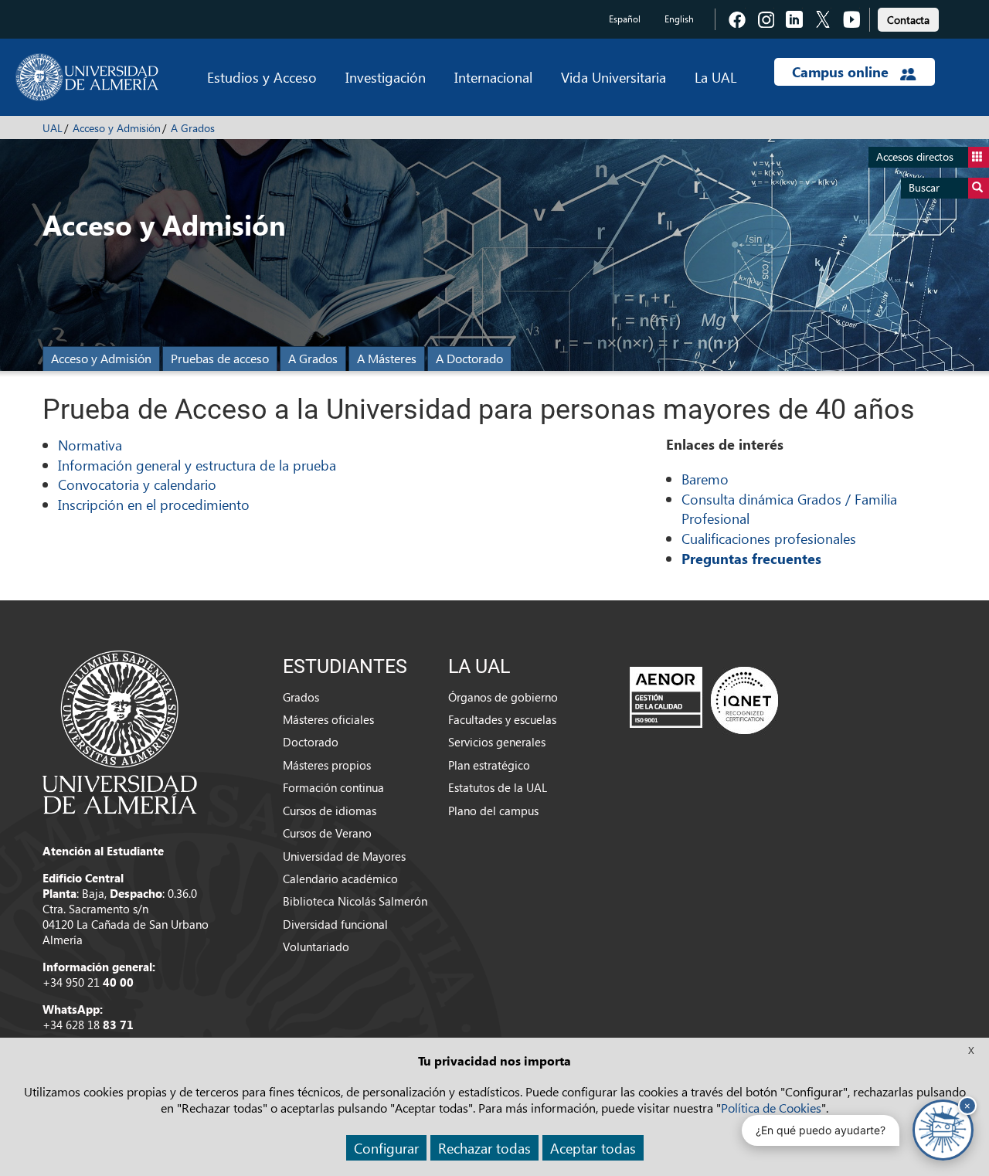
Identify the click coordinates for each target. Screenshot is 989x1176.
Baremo (705, 478)
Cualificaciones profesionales (768, 538)
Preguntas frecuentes (751, 558)
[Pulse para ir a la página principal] (87, 77)
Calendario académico (340, 878)
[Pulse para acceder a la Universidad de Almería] (119, 731)
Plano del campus (493, 810)
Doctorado (310, 741)
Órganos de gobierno (503, 697)
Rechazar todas (484, 1147)
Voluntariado (316, 946)
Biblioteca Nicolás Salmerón (355, 901)
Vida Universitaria (613, 77)
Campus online (842, 72)
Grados (301, 697)
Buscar (924, 187)
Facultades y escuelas (502, 719)
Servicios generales (496, 741)
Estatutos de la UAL (497, 787)
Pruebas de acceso (220, 358)
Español (625, 19)
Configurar (386, 1147)
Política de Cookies (771, 1108)
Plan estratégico (489, 765)
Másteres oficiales (328, 719)
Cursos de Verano (327, 833)
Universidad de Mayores (344, 856)
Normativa (90, 444)
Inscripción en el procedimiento (154, 504)
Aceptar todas (593, 1147)
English (679, 19)
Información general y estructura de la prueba (197, 464)
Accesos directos (914, 156)
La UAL (715, 77)
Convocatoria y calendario (137, 484)
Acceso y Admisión (117, 128)
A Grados (193, 128)
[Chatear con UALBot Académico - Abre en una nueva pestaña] (943, 1130)
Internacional (493, 77)
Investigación (385, 77)
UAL (52, 128)
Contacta (908, 19)
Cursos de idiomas (329, 810)
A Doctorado (469, 358)
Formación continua (333, 787)
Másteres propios (327, 765)
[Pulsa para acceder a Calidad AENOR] (704, 699)
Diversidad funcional (335, 924)
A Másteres (386, 358)
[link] (908, 17)
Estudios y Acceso (262, 77)
